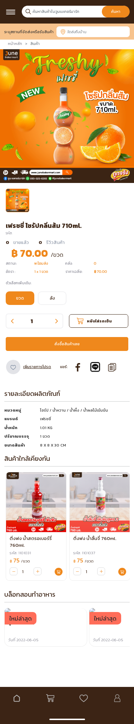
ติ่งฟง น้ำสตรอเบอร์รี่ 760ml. (31, 542)
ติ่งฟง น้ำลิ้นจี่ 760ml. (94, 538)
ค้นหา (115, 11)
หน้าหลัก (15, 43)
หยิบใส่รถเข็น (99, 321)
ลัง (52, 298)
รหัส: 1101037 (84, 553)
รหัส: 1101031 (20, 553)
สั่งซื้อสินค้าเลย (67, 344)
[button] (17, 200)
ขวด (20, 298)
